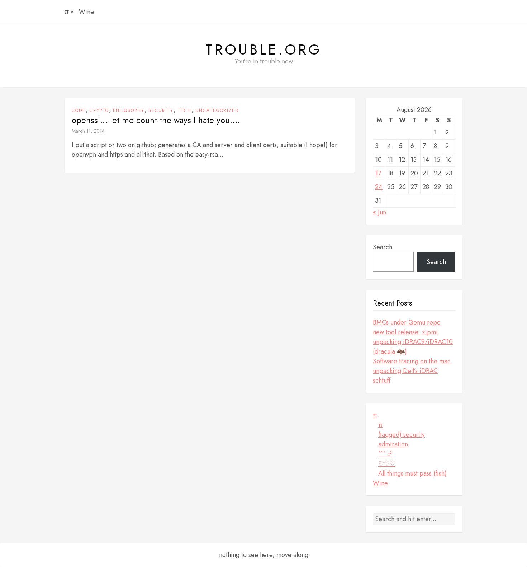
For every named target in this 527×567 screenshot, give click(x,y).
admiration (393, 444)
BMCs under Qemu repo (407, 322)
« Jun (379, 212)
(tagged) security (401, 434)
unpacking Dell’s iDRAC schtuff (405, 375)
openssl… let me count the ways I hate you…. (156, 120)
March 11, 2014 (88, 130)
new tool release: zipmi (405, 332)
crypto (99, 110)
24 (379, 187)
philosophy (128, 110)
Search (382, 247)
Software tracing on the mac (412, 361)
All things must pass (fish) (412, 473)
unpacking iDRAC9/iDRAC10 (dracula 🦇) (413, 346)
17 (378, 173)
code (79, 110)
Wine (86, 11)
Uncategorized (217, 110)
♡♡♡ (386, 463)
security (161, 110)
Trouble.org (263, 49)
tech (184, 110)
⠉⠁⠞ (385, 454)
